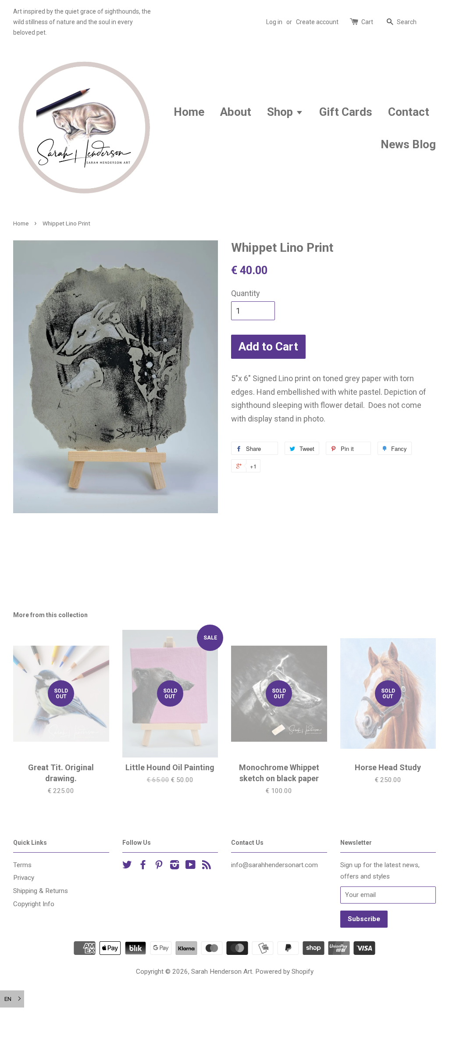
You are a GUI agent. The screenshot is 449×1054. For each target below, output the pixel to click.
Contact (408, 111)
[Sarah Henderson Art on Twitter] (127, 866)
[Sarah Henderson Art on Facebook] (143, 866)
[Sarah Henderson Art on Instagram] (174, 866)
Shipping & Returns (40, 891)
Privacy (23, 878)
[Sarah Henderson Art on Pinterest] (159, 866)
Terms (22, 865)
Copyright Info (33, 904)
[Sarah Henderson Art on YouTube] (190, 866)
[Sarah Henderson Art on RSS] (206, 866)
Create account (317, 21)
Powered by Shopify (284, 971)
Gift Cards (345, 111)
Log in (274, 21)
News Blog (408, 144)
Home (189, 111)
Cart (367, 21)
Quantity (245, 293)
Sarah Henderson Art (221, 971)
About (235, 111)
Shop (281, 111)
